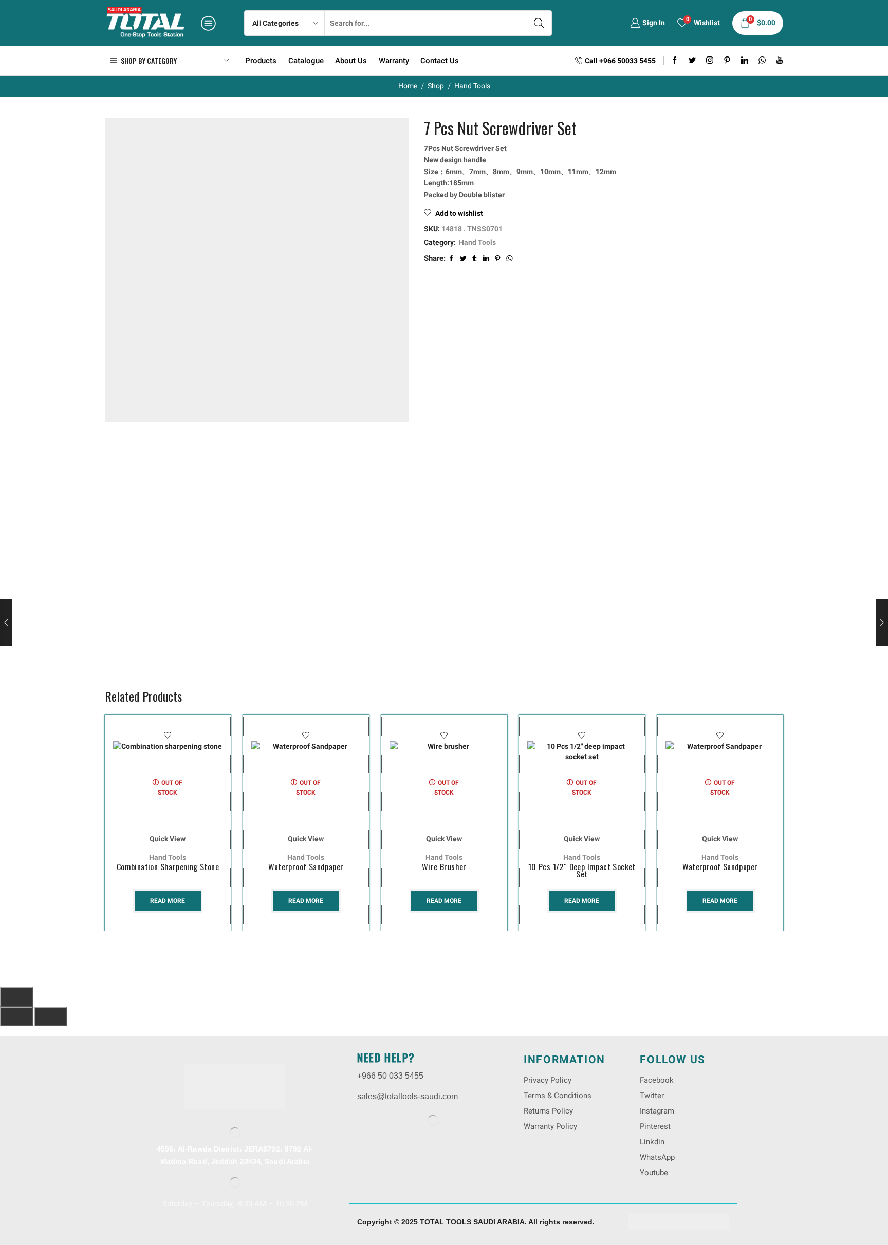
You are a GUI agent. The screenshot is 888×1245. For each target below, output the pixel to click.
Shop (436, 86)
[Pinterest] (727, 60)
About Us (351, 60)
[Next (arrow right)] (50, 1016)
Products (260, 60)
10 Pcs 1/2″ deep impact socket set (582, 870)
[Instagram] (709, 60)
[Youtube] (779, 60)
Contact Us (439, 60)
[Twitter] (692, 60)
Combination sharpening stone (168, 866)
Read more (167, 900)
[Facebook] (674, 60)
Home (407, 86)
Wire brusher (444, 866)
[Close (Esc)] (16, 997)
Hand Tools (472, 86)
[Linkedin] (744, 60)
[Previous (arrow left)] (16, 1016)
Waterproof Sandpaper (305, 866)
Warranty (394, 60)
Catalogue (306, 60)
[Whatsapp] (762, 60)
